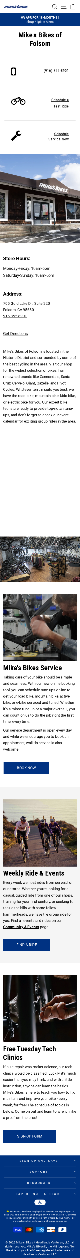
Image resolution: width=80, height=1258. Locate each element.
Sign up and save (39, 1160)
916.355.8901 (15, 316)
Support (39, 1171)
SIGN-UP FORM (29, 1136)
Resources (39, 1183)
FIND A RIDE (26, 945)
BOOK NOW (26, 768)
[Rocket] (13, 74)
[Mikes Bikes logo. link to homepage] (16, 6)
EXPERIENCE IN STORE (39, 1194)
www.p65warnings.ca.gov (52, 1221)
